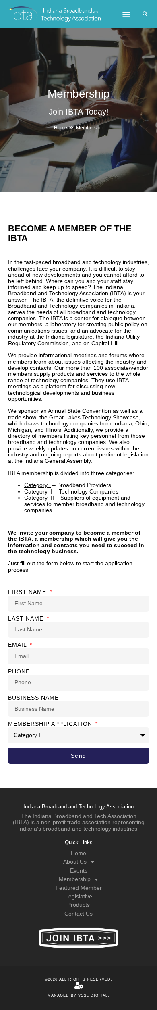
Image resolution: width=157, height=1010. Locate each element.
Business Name (33, 698)
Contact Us (78, 913)
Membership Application (51, 724)
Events (78, 870)
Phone (19, 671)
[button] (126, 14)
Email (18, 645)
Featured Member (79, 888)
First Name (28, 592)
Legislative (78, 896)
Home (60, 128)
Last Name (26, 619)
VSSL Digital (93, 995)
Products (78, 905)
